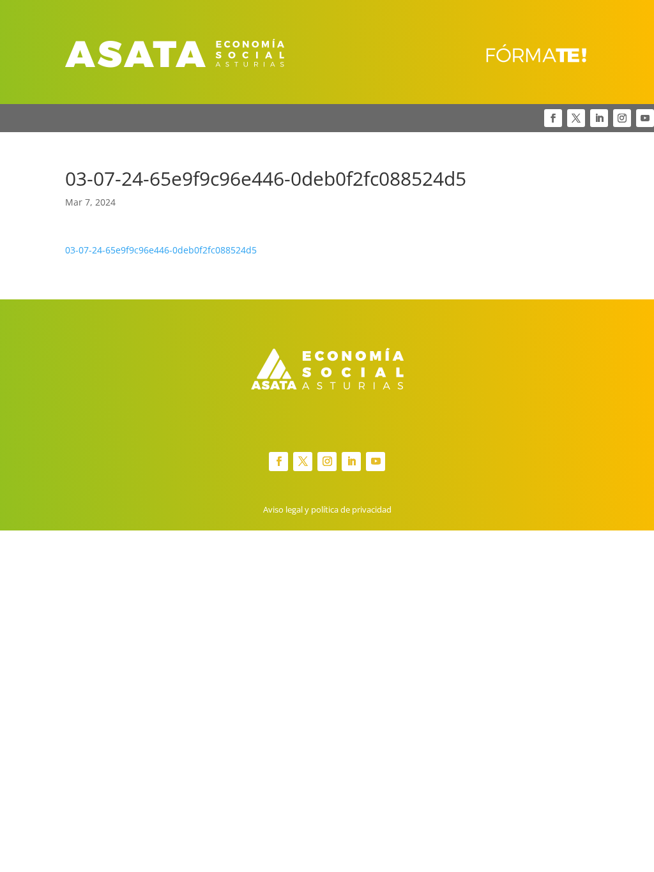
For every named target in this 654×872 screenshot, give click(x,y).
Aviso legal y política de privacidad (327, 509)
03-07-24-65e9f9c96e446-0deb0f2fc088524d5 (161, 250)
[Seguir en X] (576, 118)
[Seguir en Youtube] (645, 118)
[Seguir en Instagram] (622, 118)
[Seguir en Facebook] (553, 118)
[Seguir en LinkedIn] (599, 118)
